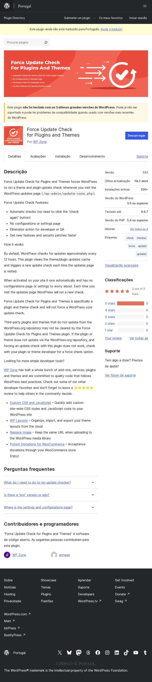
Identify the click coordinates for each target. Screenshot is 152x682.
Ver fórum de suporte (120, 375)
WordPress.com (17, 614)
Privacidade (12, 601)
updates (141, 253)
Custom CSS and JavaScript (30, 403)
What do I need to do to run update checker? (37, 482)
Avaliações (38, 156)
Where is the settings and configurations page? (38, 507)
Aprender (84, 580)
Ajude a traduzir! (111, 29)
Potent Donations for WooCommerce (37, 444)
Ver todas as (138, 338)
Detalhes (14, 156)
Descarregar (136, 135)
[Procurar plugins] (46, 42)
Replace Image (20, 432)
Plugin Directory (14, 18)
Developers (86, 594)
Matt (9, 621)
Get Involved (124, 580)
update (142, 246)
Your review (113, 338)
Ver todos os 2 (139, 229)
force (132, 246)
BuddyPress (15, 635)
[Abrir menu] (145, 6)
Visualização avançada (121, 265)
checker (141, 237)
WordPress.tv (90, 601)
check (130, 237)
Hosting (9, 594)
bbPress (12, 628)
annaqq (64, 555)
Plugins (46, 594)
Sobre (8, 580)
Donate (122, 594)
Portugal (19, 653)
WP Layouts (19, 420)
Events (120, 587)
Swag (121, 601)
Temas (46, 587)
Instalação (62, 156)
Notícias (10, 587)
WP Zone (40, 142)
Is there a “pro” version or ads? (26, 495)
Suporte (142, 156)
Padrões (47, 601)
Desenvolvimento (92, 156)
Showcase (48, 580)
